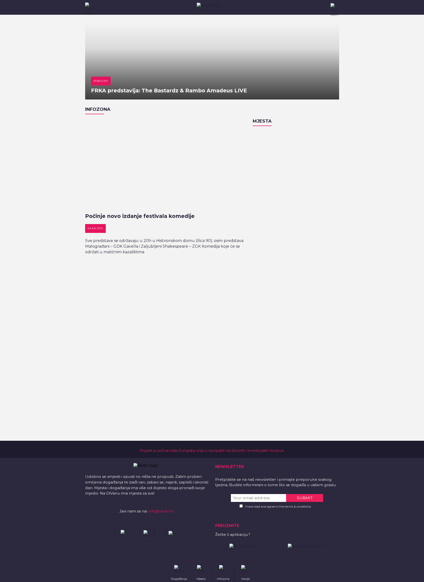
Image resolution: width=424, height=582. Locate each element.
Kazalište (95, 228)
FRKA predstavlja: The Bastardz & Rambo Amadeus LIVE (169, 90)
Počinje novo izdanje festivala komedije (140, 216)
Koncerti (100, 81)
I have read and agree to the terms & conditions (278, 506)
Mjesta (262, 121)
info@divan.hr (161, 511)
